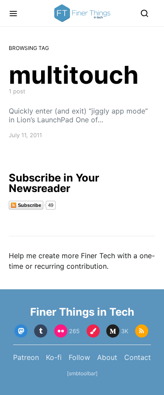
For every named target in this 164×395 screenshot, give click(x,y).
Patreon (26, 357)
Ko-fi (54, 357)
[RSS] (141, 331)
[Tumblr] (40, 331)
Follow (79, 357)
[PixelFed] (93, 331)
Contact (137, 357)
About (107, 357)
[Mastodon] (21, 331)
